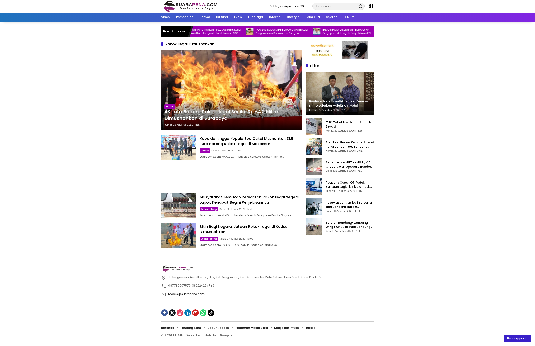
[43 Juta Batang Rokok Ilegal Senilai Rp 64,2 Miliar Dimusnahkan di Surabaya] (231, 90)
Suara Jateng (209, 209)
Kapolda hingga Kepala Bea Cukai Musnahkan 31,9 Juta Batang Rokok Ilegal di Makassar (246, 141)
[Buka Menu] (371, 6)
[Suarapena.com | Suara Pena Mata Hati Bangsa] (190, 6)
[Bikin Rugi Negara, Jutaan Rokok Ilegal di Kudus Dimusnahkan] (178, 235)
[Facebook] (164, 312)
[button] (360, 6)
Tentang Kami (190, 328)
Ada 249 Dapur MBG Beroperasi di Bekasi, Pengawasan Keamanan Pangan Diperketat (266, 31)
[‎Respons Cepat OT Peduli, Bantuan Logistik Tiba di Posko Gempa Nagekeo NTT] (314, 186)
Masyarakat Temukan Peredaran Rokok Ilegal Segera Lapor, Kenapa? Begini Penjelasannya (249, 199)
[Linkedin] (187, 312)
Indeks (310, 328)
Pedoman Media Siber (251, 328)
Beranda (167, 328)
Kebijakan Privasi (286, 328)
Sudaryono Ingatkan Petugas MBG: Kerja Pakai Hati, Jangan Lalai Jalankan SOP (199, 31)
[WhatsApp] (203, 312)
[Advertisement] (231, 176)
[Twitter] (172, 312)
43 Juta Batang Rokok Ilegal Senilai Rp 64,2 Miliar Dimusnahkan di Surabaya (221, 115)
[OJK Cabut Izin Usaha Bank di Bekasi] (314, 126)
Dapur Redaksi (218, 328)
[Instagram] (180, 312)
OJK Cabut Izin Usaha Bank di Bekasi (348, 124)
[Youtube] (195, 312)
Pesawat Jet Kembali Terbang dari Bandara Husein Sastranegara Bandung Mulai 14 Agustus (349, 205)
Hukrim (170, 106)
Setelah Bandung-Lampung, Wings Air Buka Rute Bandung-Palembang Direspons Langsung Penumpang (349, 225)
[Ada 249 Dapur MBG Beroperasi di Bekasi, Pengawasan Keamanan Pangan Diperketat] (234, 31)
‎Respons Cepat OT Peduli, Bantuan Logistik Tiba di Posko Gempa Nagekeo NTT (349, 185)
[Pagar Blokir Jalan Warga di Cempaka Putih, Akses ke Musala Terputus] (368, 31)
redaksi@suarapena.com (186, 294)
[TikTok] (211, 312)
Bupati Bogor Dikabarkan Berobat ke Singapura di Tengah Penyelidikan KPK (331, 31)
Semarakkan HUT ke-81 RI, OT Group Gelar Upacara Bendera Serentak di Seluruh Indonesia (349, 165)
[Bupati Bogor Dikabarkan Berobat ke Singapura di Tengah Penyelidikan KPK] (301, 31)
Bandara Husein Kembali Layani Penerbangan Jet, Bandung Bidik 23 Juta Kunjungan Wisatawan (350, 144)
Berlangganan (517, 338)
